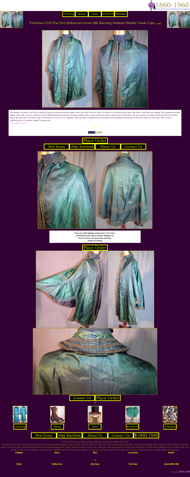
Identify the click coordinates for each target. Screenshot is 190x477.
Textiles (171, 452)
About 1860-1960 (171, 463)
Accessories (133, 452)
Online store (57, 463)
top (95, 402)
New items (133, 463)
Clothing (19, 452)
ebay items (94, 463)
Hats (95, 452)
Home (19, 463)
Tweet (159, 23)
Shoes (57, 452)
